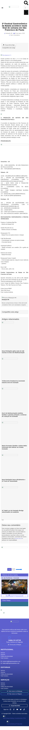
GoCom (3, 652)
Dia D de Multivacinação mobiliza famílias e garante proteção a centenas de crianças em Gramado (14, 414)
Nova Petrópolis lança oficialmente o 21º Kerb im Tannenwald (13, 480)
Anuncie (3, 654)
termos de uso (18, 538)
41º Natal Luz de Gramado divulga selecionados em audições (12, 511)
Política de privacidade (7, 656)
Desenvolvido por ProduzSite (14, 724)
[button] (2, 8)
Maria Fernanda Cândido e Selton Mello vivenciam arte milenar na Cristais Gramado (14, 447)
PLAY (9, 569)
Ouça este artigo (10, 45)
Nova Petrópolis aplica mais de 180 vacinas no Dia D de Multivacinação (13, 351)
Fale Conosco (4, 658)
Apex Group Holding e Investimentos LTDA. (14, 718)
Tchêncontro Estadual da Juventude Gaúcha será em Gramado (13, 381)
